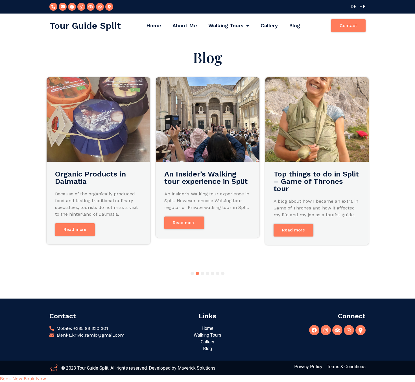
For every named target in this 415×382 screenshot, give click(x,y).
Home (153, 25)
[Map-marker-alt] (360, 330)
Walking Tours (225, 25)
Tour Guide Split (85, 25)
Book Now (11, 378)
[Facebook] (72, 7)
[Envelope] (63, 7)
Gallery (269, 25)
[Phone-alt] (53, 7)
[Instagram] (81, 7)
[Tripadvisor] (91, 7)
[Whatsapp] (100, 7)
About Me (184, 25)
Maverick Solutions (196, 368)
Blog (294, 25)
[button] (348, 25)
